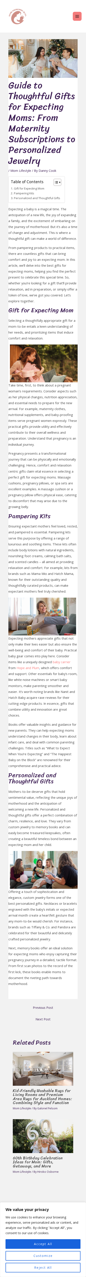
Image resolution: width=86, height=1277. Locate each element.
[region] (43, 1239)
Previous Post (43, 1007)
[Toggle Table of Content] (55, 182)
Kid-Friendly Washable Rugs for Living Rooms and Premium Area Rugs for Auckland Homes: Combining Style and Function (42, 1096)
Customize (43, 1256)
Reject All (43, 1267)
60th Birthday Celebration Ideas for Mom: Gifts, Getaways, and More (38, 1162)
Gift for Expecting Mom (29, 188)
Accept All (43, 1244)
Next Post (43, 1019)
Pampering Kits (24, 193)
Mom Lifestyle (20, 170)
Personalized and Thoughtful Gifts (37, 198)
